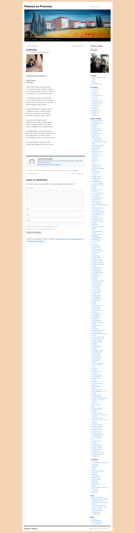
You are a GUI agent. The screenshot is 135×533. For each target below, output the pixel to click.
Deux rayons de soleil (96, 219)
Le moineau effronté (96, 320)
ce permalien (75, 170)
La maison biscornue (96, 285)
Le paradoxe (94, 368)
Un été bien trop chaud (97, 340)
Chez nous (94, 94)
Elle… (93, 439)
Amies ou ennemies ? (96, 201)
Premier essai (95, 312)
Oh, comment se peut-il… (97, 351)
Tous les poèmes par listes (46, 40)
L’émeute (94, 232)
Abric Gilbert (95, 461)
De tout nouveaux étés (97, 299)
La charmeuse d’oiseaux (97, 130)
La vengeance (95, 373)
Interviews (35, 40)
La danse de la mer (96, 252)
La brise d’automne (96, 355)
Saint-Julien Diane (96, 512)
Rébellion (94, 323)
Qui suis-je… (95, 254)
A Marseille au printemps (97, 272)
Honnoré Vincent (95, 477)
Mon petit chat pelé (96, 386)
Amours (94, 90)
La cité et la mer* (95, 173)
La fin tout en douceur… (97, 371)
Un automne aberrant (96, 237)
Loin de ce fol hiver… (96, 378)
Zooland (94, 115)
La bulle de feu (95, 328)
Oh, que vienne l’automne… (98, 454)
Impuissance (94, 385)
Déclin (93, 242)
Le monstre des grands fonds (98, 434)
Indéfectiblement (95, 236)
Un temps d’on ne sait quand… (98, 264)
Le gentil (94, 393)
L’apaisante (94, 191)
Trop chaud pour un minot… (98, 350)
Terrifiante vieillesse (96, 176)
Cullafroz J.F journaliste (97, 497)
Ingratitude (94, 125)
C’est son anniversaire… (97, 203)
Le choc (93, 366)
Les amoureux (95, 277)
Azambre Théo (95, 466)
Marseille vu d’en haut (97, 259)
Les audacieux (95, 381)
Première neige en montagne (98, 145)
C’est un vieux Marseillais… (98, 183)
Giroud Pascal (95, 472)
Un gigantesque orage (96, 436)
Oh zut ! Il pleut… (96, 287)
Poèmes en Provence (38, 6)
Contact (58, 40)
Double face (94, 442)
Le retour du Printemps (97, 383)
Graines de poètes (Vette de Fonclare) (100, 502)
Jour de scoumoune (96, 404)
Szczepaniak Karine (96, 514)
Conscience (94, 158)
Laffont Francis (95, 482)
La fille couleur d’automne (97, 251)
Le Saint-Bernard (95, 180)
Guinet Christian (95, 476)
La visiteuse (94, 348)
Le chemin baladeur (96, 441)
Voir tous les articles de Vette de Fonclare (49, 164)
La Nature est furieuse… (97, 431)
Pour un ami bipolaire (96, 396)
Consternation (95, 132)
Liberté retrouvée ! (96, 451)
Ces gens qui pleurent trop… (98, 193)
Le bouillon (94, 186)
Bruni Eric (94, 467)
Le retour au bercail (96, 358)
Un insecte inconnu (96, 444)
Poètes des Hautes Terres (97, 510)
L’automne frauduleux (96, 295)
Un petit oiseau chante (96, 305)
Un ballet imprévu (96, 269)
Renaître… (94, 161)
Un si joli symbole (96, 353)
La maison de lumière (96, 133)
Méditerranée (95, 110)
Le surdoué (94, 401)
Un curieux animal (96, 171)
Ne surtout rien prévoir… (97, 282)
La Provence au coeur (96, 102)
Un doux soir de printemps (98, 221)
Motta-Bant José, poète (97, 509)
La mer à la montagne (96, 332)
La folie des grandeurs (97, 270)
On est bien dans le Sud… (97, 418)
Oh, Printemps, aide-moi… (98, 122)
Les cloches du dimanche (97, 198)
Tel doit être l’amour (96, 275)
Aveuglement (95, 423)
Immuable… (94, 343)
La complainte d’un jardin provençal (100, 333)
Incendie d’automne (31, 46)
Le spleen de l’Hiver (96, 241)
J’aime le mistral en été (97, 428)
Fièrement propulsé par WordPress (100, 528)
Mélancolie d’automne (97, 433)
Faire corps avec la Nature (97, 399)
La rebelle (94, 304)
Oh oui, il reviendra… (96, 289)
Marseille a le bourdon (97, 394)
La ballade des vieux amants (98, 452)
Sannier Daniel (95, 490)
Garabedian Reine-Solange (98, 500)
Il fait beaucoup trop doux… (98, 218)
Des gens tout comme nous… (98, 363)
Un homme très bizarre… (97, 375)
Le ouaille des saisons (96, 178)
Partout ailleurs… (96, 160)
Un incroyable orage (96, 123)
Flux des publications (96, 520)
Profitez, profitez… (96, 137)
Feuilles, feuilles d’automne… (98, 168)
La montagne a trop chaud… (98, 322)
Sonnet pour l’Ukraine (97, 356)
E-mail (28, 214)
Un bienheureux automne (97, 231)
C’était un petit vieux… (97, 290)
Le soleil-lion (95, 105)
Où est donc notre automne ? (98, 226)
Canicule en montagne (96, 449)
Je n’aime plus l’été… (96, 325)
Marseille (94, 108)
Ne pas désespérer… (96, 360)
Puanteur (94, 302)
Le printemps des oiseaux (97, 214)
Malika (93, 485)
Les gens (50, 170)
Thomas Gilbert (95, 492)
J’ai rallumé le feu (96, 199)
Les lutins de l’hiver (96, 247)
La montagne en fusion (97, 267)
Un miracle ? (94, 150)
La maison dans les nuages (98, 262)
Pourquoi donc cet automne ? (98, 330)
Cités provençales (96, 95)
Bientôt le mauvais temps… (98, 151)
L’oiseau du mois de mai (97, 429)
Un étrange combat (96, 165)
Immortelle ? (94, 127)
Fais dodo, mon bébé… (97, 447)
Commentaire (30, 187)
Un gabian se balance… (97, 166)
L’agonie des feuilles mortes (98, 337)
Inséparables (94, 279)
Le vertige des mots (96, 128)
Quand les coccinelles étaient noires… (100, 398)
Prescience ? (94, 370)
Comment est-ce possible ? (98, 426)
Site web (28, 220)
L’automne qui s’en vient (97, 342)
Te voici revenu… (96, 294)
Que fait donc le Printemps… (98, 208)
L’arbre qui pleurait (96, 194)
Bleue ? (93, 406)
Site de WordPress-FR (97, 523)
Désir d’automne (95, 315)
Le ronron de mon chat (97, 347)
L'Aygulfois (94, 504)
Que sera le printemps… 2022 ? (99, 391)
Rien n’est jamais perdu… (97, 189)
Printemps (94, 112)
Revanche (94, 327)
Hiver (93, 98)
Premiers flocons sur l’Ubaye (98, 338)
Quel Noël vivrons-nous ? (97, 424)
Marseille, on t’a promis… (97, 409)
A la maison (44, 170)
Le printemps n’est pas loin (98, 280)
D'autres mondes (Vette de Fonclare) (100, 499)
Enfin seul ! (94, 223)
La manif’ (94, 265)
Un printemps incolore (97, 181)
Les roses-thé (95, 244)
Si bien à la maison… (96, 308)
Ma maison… (95, 170)
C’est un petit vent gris (97, 437)
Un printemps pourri (96, 317)
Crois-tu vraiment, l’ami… (97, 284)
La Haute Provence (96, 100)
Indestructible (95, 224)
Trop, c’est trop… (96, 135)
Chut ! (93, 163)
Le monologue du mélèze (97, 261)
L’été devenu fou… (96, 274)
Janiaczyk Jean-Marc (96, 479)
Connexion (94, 518)
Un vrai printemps (96, 297)
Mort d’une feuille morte (97, 408)
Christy (93, 469)
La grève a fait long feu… (97, 390)
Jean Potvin (94, 480)
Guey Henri (94, 474)
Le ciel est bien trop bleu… (98, 313)
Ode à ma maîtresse (96, 256)
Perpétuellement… (96, 239)
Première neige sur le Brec (97, 184)
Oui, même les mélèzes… (97, 249)
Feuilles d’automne (96, 376)
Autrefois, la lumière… (97, 292)
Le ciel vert (94, 175)
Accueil (28, 40)
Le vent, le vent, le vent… (97, 365)
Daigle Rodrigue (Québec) (97, 471)
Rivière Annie (95, 489)
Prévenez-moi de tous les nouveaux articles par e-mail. (41, 229)
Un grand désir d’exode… (97, 310)
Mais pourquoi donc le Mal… (98, 211)
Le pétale (94, 188)
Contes (93, 97)
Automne (94, 92)
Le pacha (94, 380)
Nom (27, 208)
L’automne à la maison (97, 140)
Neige (93, 229)
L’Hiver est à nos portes (97, 155)
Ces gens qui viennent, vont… (98, 213)
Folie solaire (94, 403)
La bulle (93, 361)
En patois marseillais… (78, 46)
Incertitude (94, 227)
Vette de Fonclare (44, 52)
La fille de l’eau (95, 153)
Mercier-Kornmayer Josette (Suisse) (100, 487)
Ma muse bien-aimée (96, 146)
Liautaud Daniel (95, 484)
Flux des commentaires (97, 522)
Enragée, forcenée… (96, 148)
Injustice (94, 335)
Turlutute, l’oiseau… (96, 300)
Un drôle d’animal (96, 196)
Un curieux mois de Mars (97, 120)
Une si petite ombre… (96, 209)
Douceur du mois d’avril (97, 234)
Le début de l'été (95, 103)
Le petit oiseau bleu (96, 257)
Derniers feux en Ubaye (97, 413)
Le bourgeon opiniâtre (96, 446)
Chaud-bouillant (95, 345)
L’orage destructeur (96, 246)
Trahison (94, 388)
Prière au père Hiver (96, 307)
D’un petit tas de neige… (97, 138)
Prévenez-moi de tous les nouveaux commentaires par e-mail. (43, 226)
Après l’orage (95, 156)
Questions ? (94, 113)
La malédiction (95, 318)
